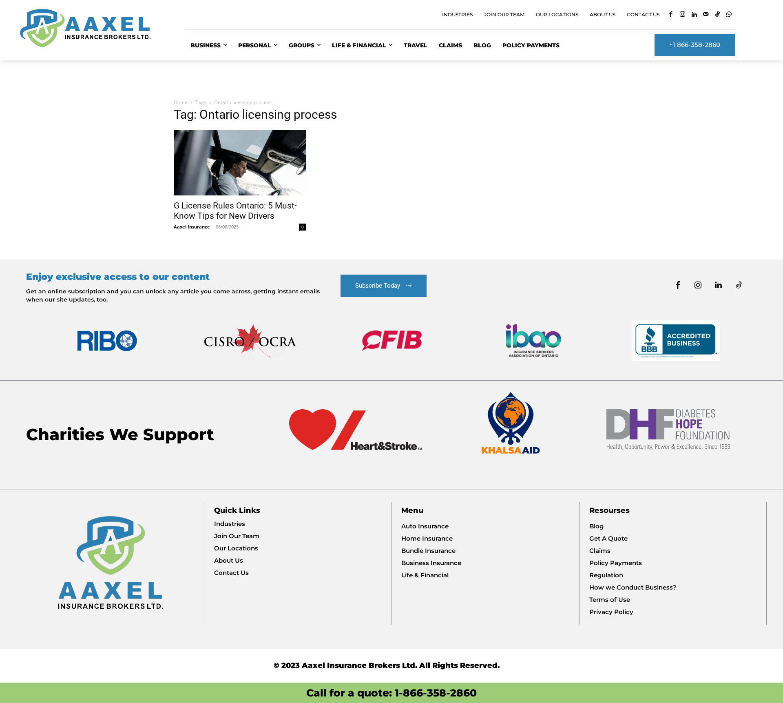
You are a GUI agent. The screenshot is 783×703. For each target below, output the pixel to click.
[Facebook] (671, 15)
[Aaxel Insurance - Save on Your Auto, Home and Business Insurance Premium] (92, 28)
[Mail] (706, 15)
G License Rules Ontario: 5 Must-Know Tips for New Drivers (235, 211)
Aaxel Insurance (192, 227)
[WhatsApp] (729, 15)
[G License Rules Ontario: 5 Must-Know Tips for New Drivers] (240, 162)
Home (181, 102)
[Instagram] (682, 15)
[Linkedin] (694, 15)
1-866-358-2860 (436, 693)
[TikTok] (717, 15)
